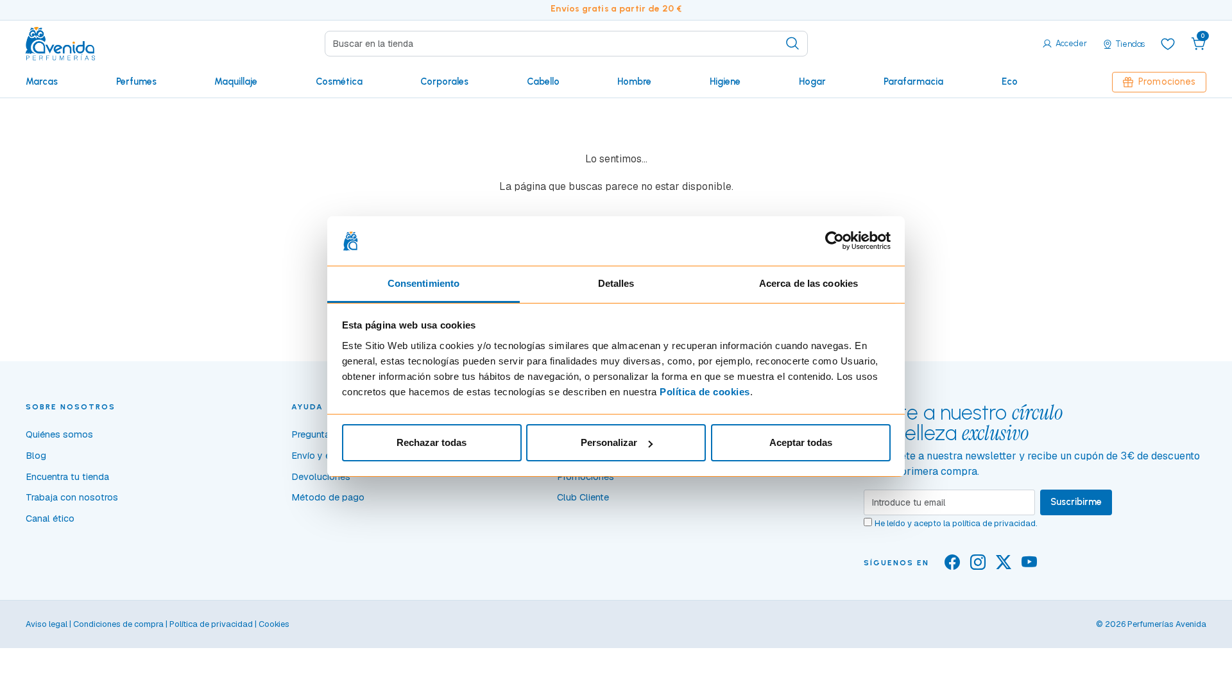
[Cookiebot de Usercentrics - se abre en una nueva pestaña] (834, 241)
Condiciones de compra (118, 624)
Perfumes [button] (136, 81)
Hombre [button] (634, 81)
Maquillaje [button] (235, 81)
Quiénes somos (59, 434)
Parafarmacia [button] (913, 81)
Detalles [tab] (616, 283)
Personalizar (609, 442)
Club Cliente (583, 497)
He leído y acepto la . (956, 523)
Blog (36, 455)
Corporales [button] (444, 81)
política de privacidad (994, 523)
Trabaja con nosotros (72, 497)
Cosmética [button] (339, 81)
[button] (1198, 43)
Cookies (274, 624)
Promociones (1166, 81)
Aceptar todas (800, 442)
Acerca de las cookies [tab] (808, 283)
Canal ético (50, 518)
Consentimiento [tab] (423, 283)
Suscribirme (1076, 502)
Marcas (42, 81)
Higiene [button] (725, 81)
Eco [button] (1010, 81)
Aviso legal (46, 624)
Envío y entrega (324, 455)
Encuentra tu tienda (67, 477)
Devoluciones (320, 477)
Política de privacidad (211, 624)
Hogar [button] (812, 81)
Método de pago (327, 497)
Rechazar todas (431, 442)
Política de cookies (705, 391)
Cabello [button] (543, 81)
